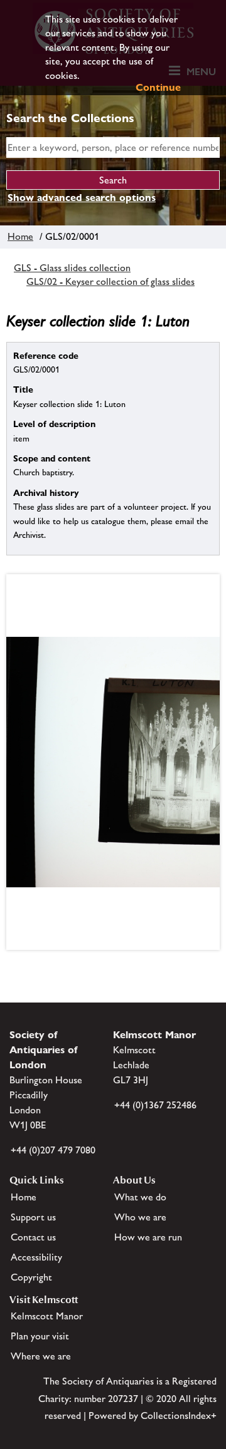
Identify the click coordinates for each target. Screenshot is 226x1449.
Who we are (140, 1217)
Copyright (31, 1277)
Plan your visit (40, 1336)
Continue (158, 87)
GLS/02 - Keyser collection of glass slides (110, 281)
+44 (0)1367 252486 (155, 1105)
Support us (33, 1217)
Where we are (41, 1356)
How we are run (148, 1237)
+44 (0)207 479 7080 (53, 1150)
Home (20, 236)
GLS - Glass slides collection (72, 268)
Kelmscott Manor (47, 1316)
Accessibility (36, 1257)
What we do (140, 1197)
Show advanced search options (82, 198)
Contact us (33, 1237)
